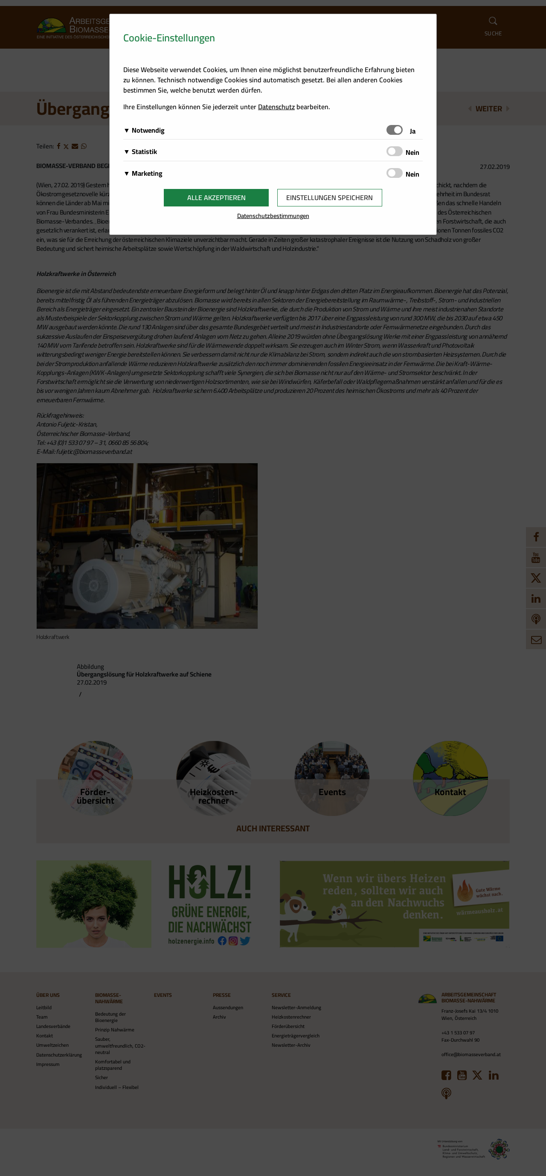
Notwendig (148, 130)
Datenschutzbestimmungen (273, 215)
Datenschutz (276, 106)
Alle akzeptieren (216, 197)
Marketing (147, 173)
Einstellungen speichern (329, 197)
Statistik (144, 151)
